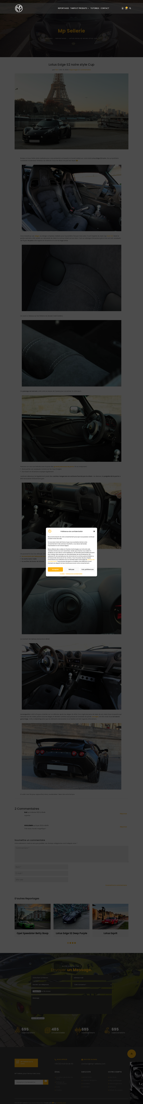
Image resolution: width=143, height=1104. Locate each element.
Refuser (71, 569)
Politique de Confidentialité (74, 574)
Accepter (55, 569)
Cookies (62, 574)
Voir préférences (87, 569)
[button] (94, 531)
